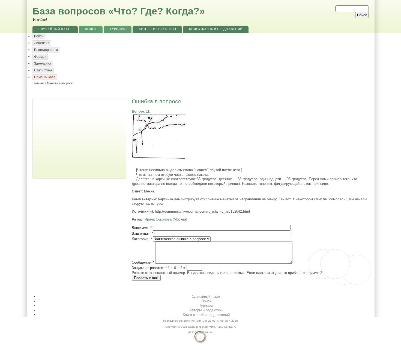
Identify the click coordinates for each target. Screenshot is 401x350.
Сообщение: (143, 262)
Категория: (142, 239)
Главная (38, 83)
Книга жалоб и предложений (216, 29)
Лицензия (41, 43)
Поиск (91, 29)
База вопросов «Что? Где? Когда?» (118, 11)
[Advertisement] (80, 138)
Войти (39, 36)
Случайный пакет (55, 29)
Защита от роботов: (149, 268)
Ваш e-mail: (142, 233)
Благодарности (46, 50)
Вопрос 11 (140, 111)
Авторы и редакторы (157, 29)
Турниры (117, 29)
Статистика (43, 70)
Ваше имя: (142, 228)
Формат (40, 57)
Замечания (42, 63)
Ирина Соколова (158, 219)
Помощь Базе (44, 77)
